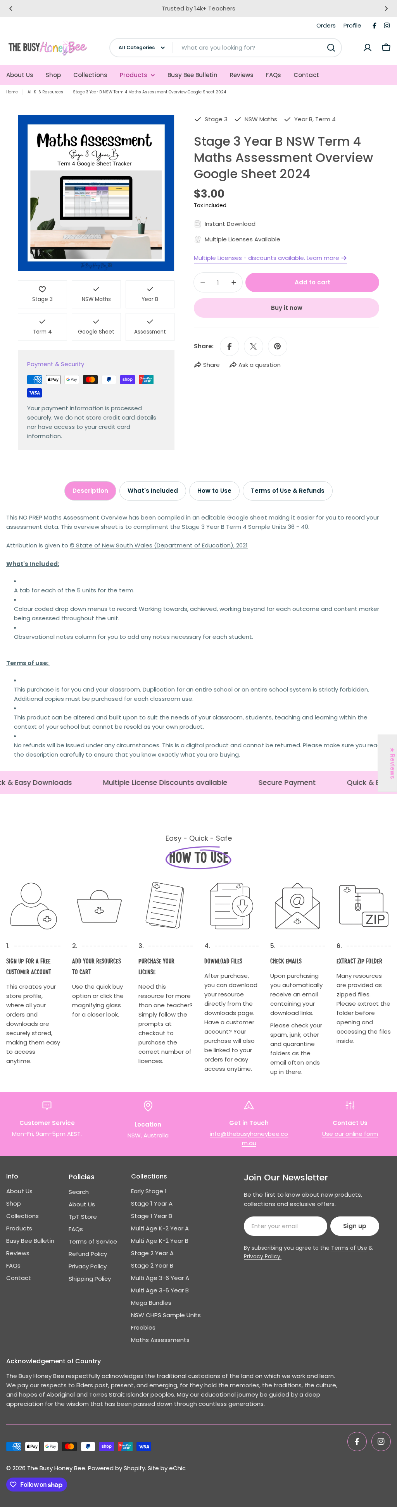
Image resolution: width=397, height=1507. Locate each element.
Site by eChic (167, 1468)
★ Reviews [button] (392, 763)
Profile (352, 25)
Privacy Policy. (262, 1256)
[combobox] (225, 47)
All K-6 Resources (45, 92)
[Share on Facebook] (229, 346)
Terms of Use (349, 1248)
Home (12, 92)
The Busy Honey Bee (56, 1468)
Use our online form (350, 1134)
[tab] (90, 491)
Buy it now (286, 308)
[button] (11, 8)
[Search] (331, 47)
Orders (326, 25)
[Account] (367, 47)
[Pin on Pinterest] (277, 346)
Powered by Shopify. (117, 1468)
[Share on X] (253, 346)
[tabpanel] (198, 636)
